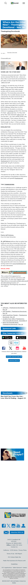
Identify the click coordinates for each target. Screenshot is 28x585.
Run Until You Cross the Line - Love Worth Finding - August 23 (13, 397)
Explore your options (13, 356)
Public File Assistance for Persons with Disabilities (14, 562)
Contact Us (14, 547)
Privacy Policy (23, 550)
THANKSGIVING (9, 184)
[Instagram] (17, 348)
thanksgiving (4, 161)
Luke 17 (4, 85)
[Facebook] (3, 348)
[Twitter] (10, 348)
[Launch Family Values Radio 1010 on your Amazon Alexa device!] (14, 342)
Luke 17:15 (10, 113)
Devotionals (7, 393)
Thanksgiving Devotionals (10, 31)
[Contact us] (5, 532)
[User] (23, 526)
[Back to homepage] (15, 3)
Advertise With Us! (14, 360)
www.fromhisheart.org (19, 263)
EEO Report (18, 553)
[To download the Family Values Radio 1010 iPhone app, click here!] (21, 337)
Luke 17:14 (20, 114)
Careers (25, 567)
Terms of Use (10, 553)
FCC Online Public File (14, 557)
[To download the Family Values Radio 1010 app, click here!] (7, 337)
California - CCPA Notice (10, 550)
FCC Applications (7, 567)
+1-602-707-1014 (16, 545)
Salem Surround (17, 567)
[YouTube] (24, 348)
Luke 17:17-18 (5, 82)
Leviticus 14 (11, 111)
